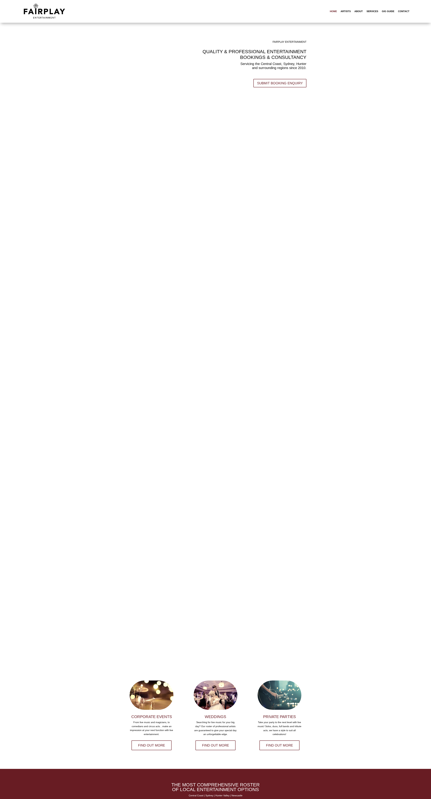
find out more (151, 745)
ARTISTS (346, 11)
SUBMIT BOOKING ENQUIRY (280, 83)
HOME (333, 11)
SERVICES (372, 11)
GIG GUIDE (388, 11)
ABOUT (358, 11)
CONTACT (403, 11)
